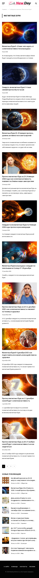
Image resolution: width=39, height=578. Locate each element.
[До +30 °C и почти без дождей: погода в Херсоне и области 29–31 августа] (5, 530)
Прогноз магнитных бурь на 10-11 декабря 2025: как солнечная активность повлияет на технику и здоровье (18, 309)
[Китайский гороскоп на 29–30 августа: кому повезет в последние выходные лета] (5, 480)
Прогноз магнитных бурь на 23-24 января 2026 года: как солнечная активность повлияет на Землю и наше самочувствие (18, 179)
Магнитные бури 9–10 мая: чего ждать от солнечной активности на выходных (18, 47)
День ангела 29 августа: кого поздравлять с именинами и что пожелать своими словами (22, 500)
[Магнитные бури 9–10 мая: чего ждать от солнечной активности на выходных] (19, 33)
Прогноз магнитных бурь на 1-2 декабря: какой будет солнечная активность (18, 399)
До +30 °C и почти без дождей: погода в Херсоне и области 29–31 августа (23, 530)
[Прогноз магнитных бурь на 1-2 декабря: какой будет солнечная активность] (19, 385)
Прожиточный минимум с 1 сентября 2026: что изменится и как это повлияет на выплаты (23, 510)
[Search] (36, 3)
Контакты (23, 567)
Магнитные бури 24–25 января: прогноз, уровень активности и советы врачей (17, 134)
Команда (14, 567)
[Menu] (3, 3)
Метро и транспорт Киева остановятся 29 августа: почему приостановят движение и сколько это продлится (23, 521)
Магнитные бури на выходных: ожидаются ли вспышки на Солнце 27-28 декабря (18, 267)
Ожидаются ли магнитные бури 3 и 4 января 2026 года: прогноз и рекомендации (19, 226)
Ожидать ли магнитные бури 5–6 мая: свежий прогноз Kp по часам (16, 88)
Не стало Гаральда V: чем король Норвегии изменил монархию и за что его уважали (23, 550)
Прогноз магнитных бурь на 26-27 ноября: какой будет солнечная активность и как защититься (18, 444)
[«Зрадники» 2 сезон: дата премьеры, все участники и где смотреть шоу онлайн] (5, 540)
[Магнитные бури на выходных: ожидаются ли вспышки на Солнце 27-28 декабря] (19, 252)
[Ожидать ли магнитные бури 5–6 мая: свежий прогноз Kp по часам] (19, 74)
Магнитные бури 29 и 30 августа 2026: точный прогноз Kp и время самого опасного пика (22, 490)
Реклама (32, 567)
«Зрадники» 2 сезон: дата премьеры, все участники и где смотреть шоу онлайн (24, 540)
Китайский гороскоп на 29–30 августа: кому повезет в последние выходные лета (23, 480)
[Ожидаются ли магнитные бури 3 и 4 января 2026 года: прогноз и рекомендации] (19, 211)
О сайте (6, 567)
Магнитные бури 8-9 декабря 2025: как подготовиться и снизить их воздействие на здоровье (19, 355)
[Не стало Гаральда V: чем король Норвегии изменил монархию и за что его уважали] (5, 550)
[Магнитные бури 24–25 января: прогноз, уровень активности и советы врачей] (19, 119)
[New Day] (19, 3)
